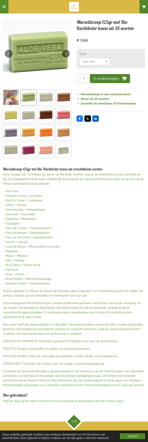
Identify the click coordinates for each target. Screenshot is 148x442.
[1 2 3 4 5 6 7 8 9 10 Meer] (82, 78)
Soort (83, 54)
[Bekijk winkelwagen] (144, 6)
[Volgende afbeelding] (66, 54)
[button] (11, 97)
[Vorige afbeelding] (9, 54)
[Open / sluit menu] (4, 6)
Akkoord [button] (132, 436)
